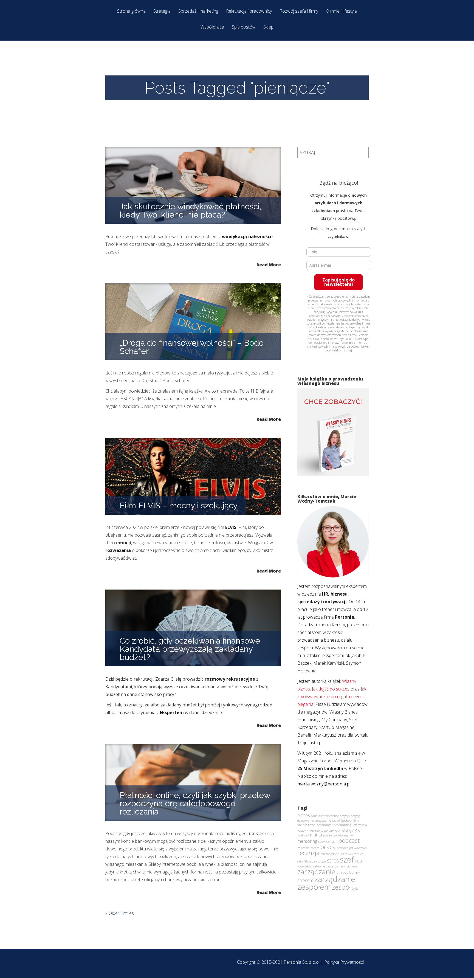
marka (316, 835)
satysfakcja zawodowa (311, 861)
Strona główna (131, 11)
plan (334, 842)
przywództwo (357, 848)
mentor (349, 835)
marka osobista (333, 835)
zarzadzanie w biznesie (341, 866)
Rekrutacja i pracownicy (249, 11)
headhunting (342, 825)
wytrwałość (304, 866)
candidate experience (325, 816)
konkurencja (332, 831)
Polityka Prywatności (344, 962)
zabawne (319, 866)
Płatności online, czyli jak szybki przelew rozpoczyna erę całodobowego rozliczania (195, 803)
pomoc (315, 848)
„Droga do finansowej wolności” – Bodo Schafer (192, 347)
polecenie (303, 848)
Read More (268, 264)
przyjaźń (342, 848)
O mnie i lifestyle (341, 11)
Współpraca (212, 27)
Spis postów (244, 27)
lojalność (303, 835)
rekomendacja (330, 854)
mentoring (307, 841)
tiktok (358, 861)
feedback (346, 820)
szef (347, 859)
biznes (303, 815)
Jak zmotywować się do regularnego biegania (331, 696)
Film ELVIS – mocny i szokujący (179, 505)
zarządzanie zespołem (326, 883)
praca (328, 846)
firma (311, 825)
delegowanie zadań (327, 820)
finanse (302, 825)
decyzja (345, 816)
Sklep (268, 27)
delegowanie (305, 820)
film (356, 820)
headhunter (324, 825)
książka (351, 829)
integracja (316, 831)
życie (355, 888)
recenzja (308, 853)
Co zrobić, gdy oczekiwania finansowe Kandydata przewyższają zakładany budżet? (190, 649)
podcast (349, 840)
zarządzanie (316, 871)
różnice (358, 854)
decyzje (355, 816)
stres (333, 860)
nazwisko (324, 842)
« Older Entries (119, 913)
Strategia (162, 11)
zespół (341, 887)
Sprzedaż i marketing (198, 11)
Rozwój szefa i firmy (299, 11)
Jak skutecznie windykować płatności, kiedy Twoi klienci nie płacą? (190, 210)
